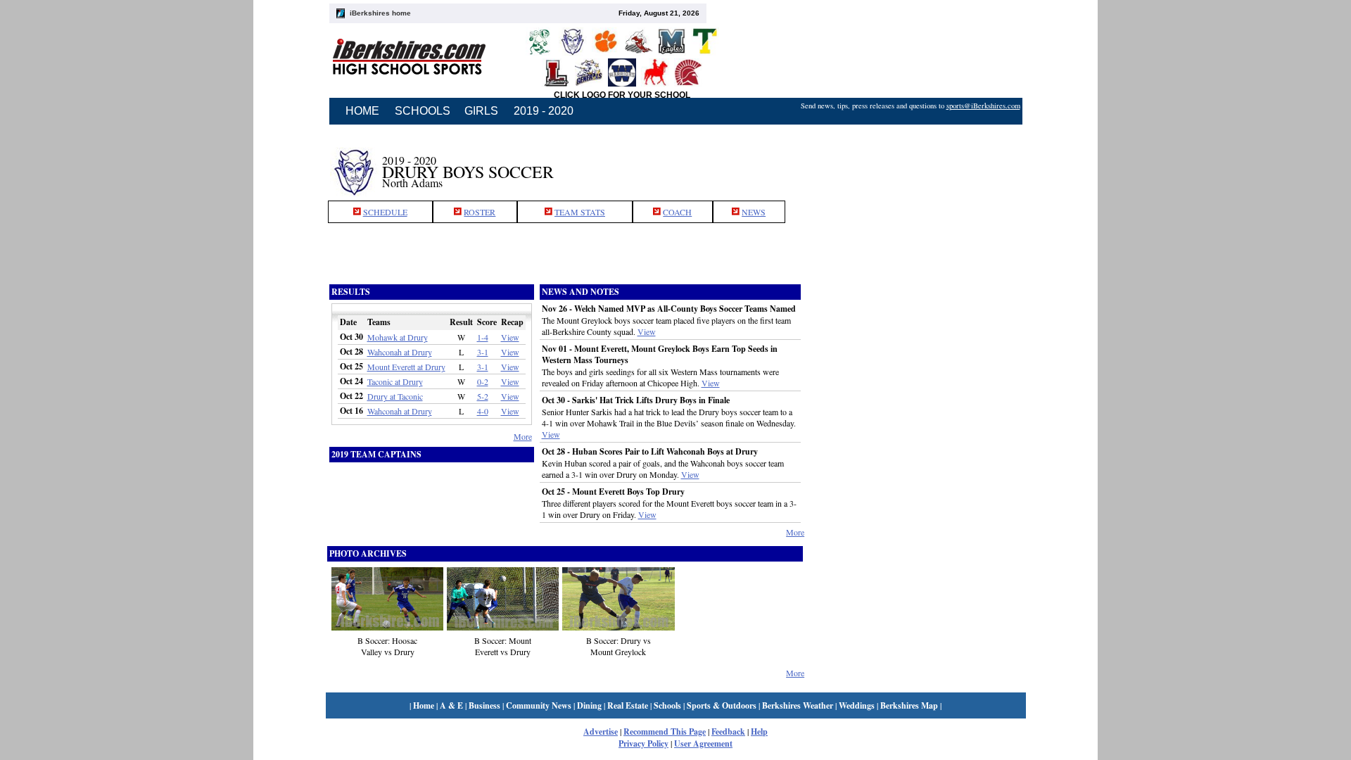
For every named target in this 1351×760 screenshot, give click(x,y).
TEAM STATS (579, 211)
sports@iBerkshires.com (983, 105)
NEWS (754, 211)
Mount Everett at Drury (406, 366)
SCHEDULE (385, 211)
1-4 (482, 337)
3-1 (482, 351)
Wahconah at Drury (399, 351)
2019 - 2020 (543, 111)
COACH (677, 211)
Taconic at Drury (395, 381)
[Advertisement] (914, 164)
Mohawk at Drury (397, 337)
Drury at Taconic (395, 396)
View (510, 337)
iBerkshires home (380, 13)
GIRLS (481, 111)
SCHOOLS (422, 111)
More (523, 436)
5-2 (482, 396)
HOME (362, 111)
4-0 (482, 411)
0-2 (482, 381)
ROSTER (479, 211)
